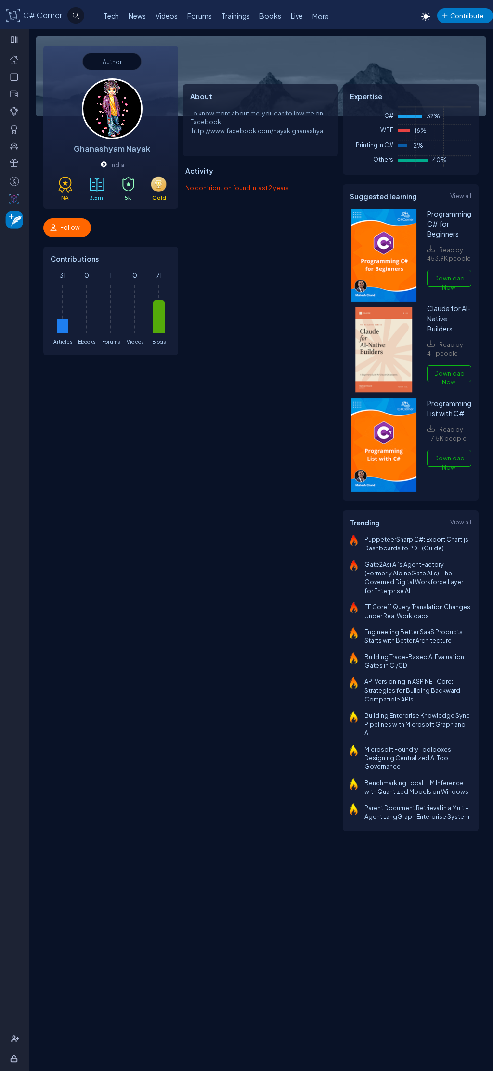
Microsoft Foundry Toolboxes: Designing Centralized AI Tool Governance (408, 758)
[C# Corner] (13, 15)
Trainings (235, 16)
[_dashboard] (16, 76)
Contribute (466, 16)
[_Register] (16, 1038)
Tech (111, 16)
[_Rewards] (16, 181)
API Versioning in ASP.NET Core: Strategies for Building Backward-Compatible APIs (413, 690)
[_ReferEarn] (16, 163)
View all (460, 196)
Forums (199, 16)
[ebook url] (383, 256)
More (320, 16)
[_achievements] (16, 129)
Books (270, 16)
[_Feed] (16, 59)
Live (297, 16)
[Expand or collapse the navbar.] (15, 39)
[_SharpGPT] (16, 198)
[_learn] (16, 111)
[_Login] (15, 1058)
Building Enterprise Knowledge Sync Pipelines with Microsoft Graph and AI (417, 724)
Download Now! (449, 280)
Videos (167, 16)
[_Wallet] (16, 94)
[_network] (16, 146)
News (137, 16)
